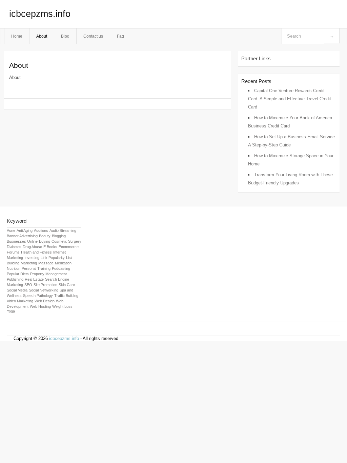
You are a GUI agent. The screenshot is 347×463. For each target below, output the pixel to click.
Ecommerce (69, 247)
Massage (46, 263)
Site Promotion (45, 285)
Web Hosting (40, 306)
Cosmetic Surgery (66, 241)
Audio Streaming (62, 230)
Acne (11, 230)
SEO (28, 285)
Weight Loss (62, 306)
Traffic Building (66, 296)
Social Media (17, 290)
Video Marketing (20, 301)
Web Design (45, 301)
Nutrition (13, 268)
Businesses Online (22, 241)
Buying (44, 241)
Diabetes (14, 247)
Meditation (63, 263)
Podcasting (61, 268)
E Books (50, 247)
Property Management (48, 274)
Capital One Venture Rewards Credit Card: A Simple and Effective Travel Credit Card (289, 98)
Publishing (15, 279)
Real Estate (34, 279)
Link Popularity (53, 258)
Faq (120, 36)
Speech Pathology (38, 296)
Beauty (44, 236)
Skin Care (67, 285)
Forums (13, 252)
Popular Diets (18, 274)
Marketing (29, 263)
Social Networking (43, 290)
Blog (65, 36)
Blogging (59, 236)
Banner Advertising (22, 236)
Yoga (11, 311)
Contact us (93, 36)
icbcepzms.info (39, 14)
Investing (31, 258)
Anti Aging (25, 230)
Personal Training (36, 268)
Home (16, 36)
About (41, 36)
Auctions (41, 230)
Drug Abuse (32, 247)
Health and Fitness (36, 252)
